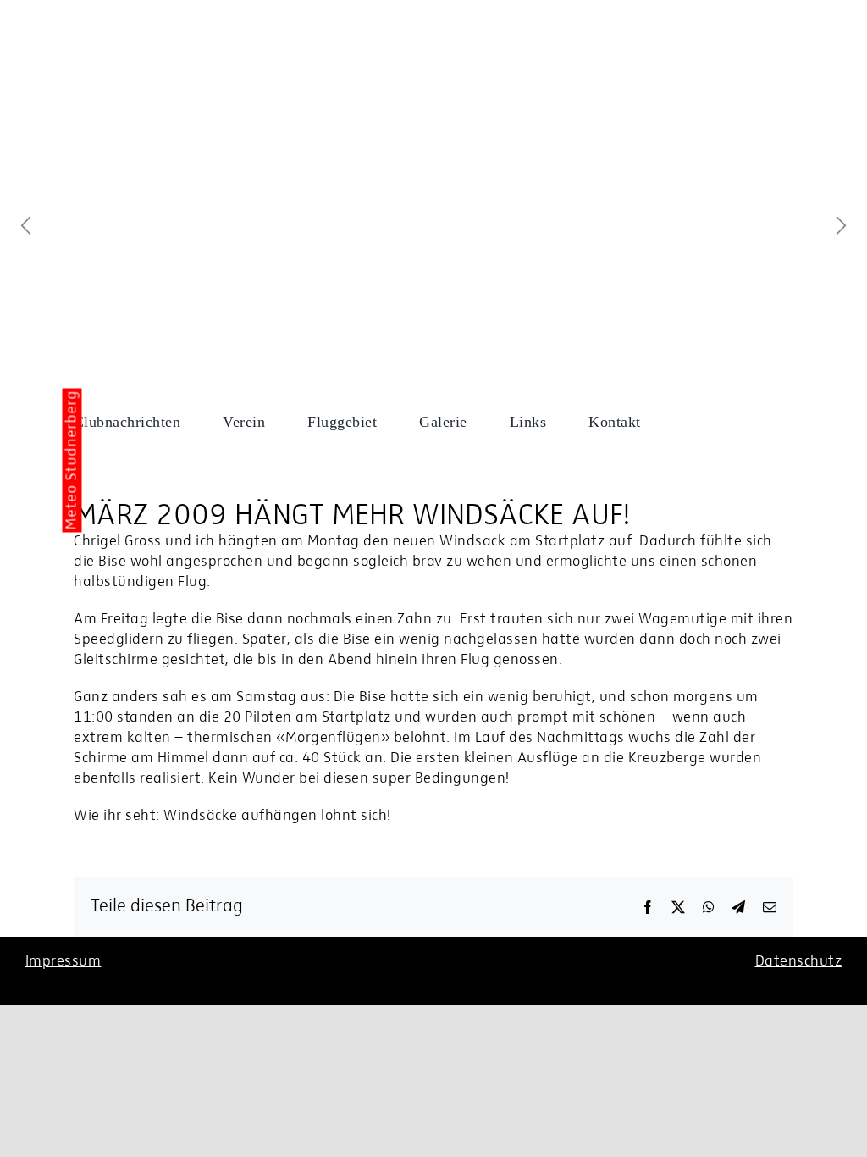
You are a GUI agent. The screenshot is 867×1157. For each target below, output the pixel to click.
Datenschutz (798, 962)
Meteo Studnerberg (72, 460)
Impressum (63, 962)
